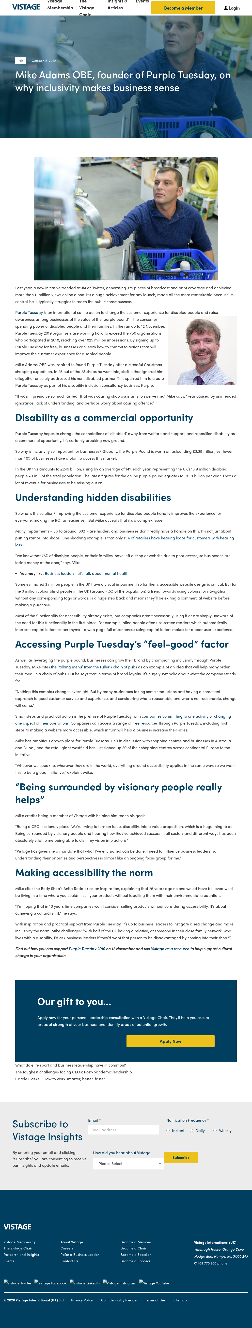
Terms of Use (155, 1299)
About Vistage (72, 1241)
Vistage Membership (20, 1241)
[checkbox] (201, 1129)
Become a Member (183, 8)
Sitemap (180, 1299)
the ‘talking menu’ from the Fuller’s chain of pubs (94, 667)
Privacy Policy (82, 1299)
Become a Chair (133, 1248)
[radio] (178, 1130)
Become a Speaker (136, 1254)
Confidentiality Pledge (119, 1299)
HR (21, 60)
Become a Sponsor (135, 1260)
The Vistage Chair (18, 1248)
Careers (67, 1248)
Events (9, 1260)
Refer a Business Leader (80, 1254)
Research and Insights (21, 1254)
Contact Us (69, 1260)
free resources (144, 723)
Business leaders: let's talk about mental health (86, 573)
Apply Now (170, 1041)
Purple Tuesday (29, 312)
